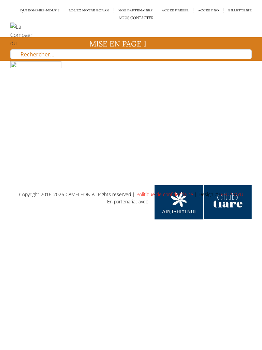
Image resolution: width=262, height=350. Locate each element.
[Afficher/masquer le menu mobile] (249, 26)
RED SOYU (232, 194)
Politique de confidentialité (164, 194)
